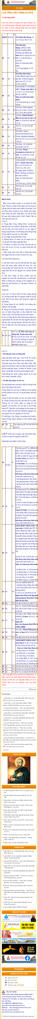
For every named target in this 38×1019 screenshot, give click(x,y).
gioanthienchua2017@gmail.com (13, 1005)
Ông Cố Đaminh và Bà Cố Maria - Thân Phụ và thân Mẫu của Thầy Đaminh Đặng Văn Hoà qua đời (19, 740)
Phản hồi (33, 689)
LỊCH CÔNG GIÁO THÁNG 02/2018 (15, 907)
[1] (26, 632)
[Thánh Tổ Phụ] (19, 770)
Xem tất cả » (6, 749)
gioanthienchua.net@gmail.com (13, 1012)
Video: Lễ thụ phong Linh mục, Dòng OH (17, 834)
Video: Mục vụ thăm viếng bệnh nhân (16, 842)
